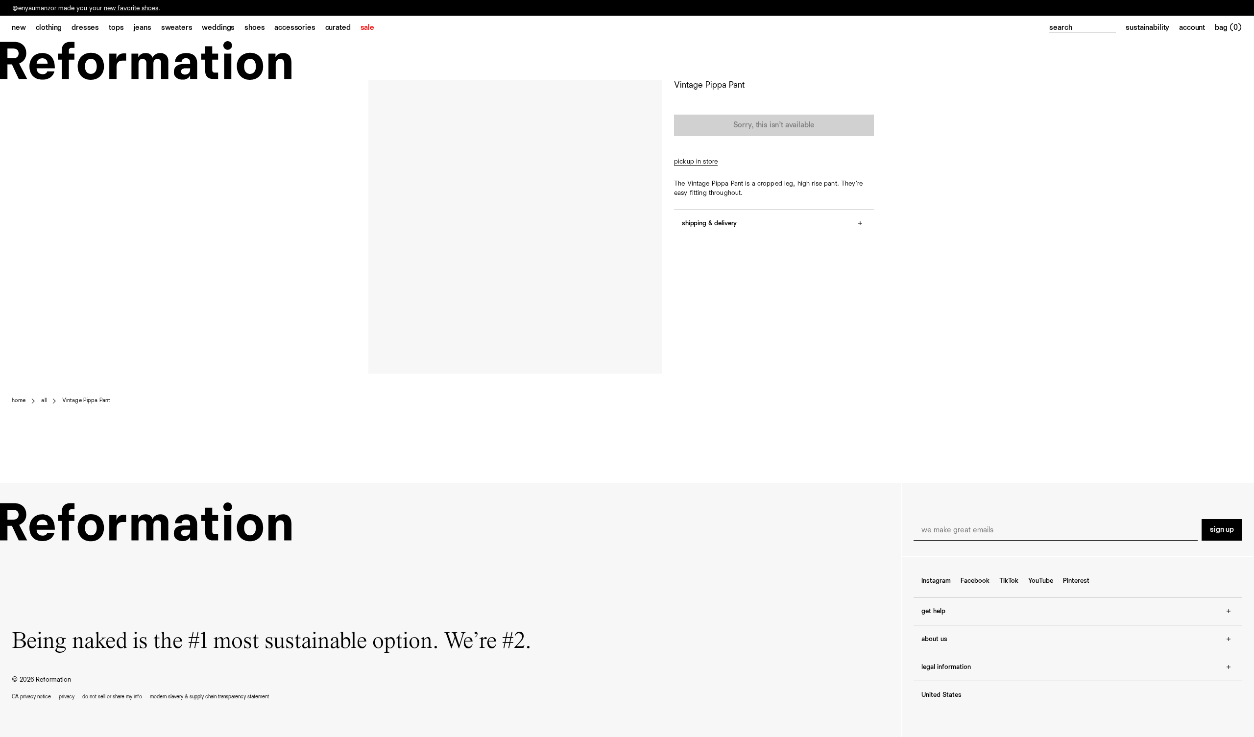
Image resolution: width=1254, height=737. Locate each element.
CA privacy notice (31, 696)
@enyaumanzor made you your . (86, 8)
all (43, 401)
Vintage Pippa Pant (86, 401)
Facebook (975, 580)
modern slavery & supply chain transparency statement (209, 696)
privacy (66, 696)
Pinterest (1076, 580)
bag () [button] (1228, 28)
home (18, 401)
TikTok (1008, 580)
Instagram (936, 580)
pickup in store (696, 161)
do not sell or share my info (112, 696)
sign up (1222, 530)
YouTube (1040, 580)
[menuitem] (24, 28)
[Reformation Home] (627, 60)
